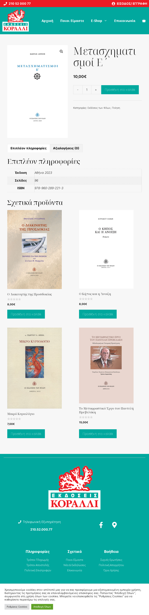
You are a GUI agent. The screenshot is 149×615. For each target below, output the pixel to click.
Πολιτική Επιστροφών (37, 570)
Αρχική (47, 20)
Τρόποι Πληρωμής (38, 560)
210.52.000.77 (41, 529)
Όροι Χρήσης (111, 570)
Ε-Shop (96, 20)
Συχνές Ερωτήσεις (111, 560)
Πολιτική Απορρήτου (111, 565)
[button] (61, 51)
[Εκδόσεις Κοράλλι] (15, 20)
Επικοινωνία (124, 20)
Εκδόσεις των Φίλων (99, 107)
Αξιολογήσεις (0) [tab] (66, 148)
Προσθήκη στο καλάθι (120, 90)
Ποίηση (116, 107)
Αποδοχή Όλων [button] (42, 606)
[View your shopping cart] (144, 20)
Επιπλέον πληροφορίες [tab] (29, 148)
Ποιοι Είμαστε (72, 20)
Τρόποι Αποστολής (37, 565)
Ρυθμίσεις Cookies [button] (17, 606)
